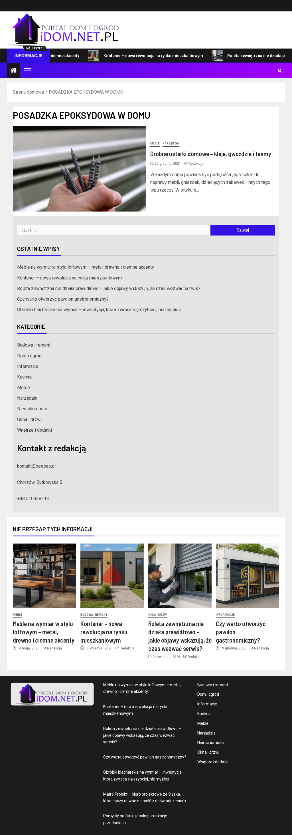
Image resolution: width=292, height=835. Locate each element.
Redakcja (195, 164)
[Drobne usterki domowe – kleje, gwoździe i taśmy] (79, 169)
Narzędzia (171, 143)
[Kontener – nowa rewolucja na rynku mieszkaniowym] (112, 576)
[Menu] (27, 70)
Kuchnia (25, 377)
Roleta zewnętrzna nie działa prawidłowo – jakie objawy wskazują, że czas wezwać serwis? (108, 288)
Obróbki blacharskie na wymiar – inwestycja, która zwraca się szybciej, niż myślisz (99, 309)
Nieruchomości (32, 408)
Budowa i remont (33, 345)
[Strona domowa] (14, 71)
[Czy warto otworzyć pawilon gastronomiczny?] (247, 576)
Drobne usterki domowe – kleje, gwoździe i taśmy (210, 153)
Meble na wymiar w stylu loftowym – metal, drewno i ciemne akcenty (85, 267)
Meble (155, 143)
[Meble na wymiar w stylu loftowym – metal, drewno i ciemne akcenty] (44, 576)
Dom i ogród (29, 356)
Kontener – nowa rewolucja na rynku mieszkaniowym (139, 55)
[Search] (279, 70)
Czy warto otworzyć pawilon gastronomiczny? (63, 299)
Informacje (27, 366)
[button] (27, 70)
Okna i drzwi (29, 419)
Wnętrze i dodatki (34, 430)
